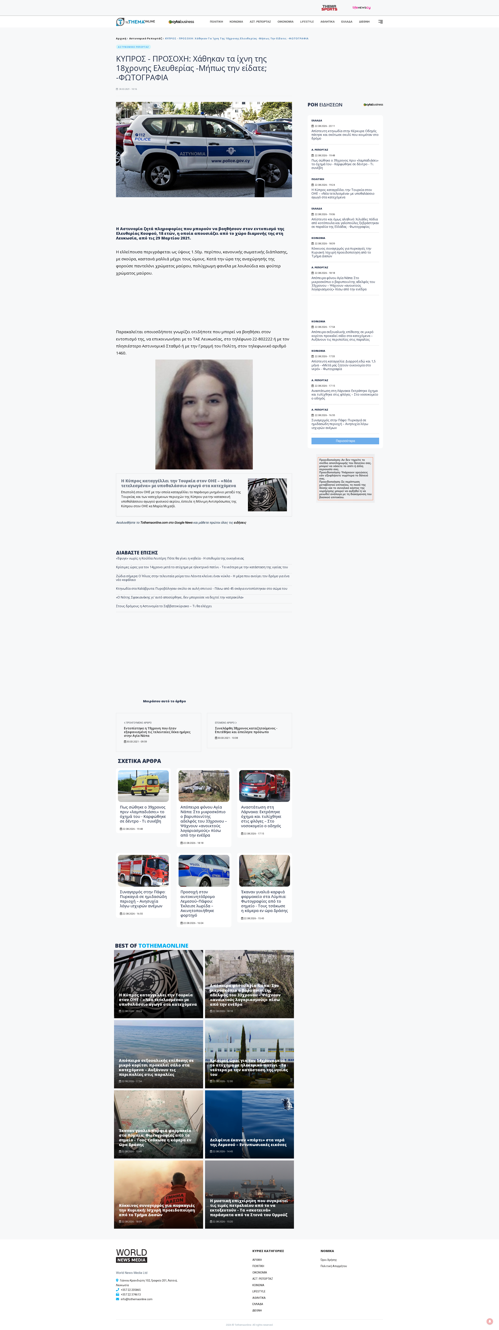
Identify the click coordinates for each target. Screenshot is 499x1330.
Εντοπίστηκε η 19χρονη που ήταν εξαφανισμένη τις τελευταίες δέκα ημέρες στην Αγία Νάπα (157, 732)
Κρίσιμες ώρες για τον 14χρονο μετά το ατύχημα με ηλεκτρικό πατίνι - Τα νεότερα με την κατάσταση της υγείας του (202, 567)
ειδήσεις (240, 522)
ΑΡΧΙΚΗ (257, 1259)
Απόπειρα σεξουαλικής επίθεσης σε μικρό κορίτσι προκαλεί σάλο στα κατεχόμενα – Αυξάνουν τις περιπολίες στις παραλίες (156, 1067)
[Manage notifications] (490, 1321)
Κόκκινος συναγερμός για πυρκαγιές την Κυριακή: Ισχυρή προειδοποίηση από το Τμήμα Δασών (157, 1210)
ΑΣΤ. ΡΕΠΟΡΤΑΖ (260, 22)
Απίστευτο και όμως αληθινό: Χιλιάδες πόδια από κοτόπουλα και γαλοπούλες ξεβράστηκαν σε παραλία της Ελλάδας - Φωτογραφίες (345, 223)
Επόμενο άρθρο (225, 722)
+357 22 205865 (131, 1289)
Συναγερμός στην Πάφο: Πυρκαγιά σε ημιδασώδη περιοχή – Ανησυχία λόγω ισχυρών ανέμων (143, 898)
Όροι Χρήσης (329, 1259)
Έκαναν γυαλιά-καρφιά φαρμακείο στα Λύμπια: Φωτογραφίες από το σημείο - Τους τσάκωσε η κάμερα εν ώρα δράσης (264, 901)
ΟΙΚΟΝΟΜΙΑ (286, 22)
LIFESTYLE (307, 22)
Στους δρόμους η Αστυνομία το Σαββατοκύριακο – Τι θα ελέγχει (164, 606)
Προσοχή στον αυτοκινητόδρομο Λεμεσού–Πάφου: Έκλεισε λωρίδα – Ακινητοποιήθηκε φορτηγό (197, 903)
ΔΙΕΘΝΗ (364, 22)
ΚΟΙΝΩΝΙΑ (236, 22)
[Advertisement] (204, 664)
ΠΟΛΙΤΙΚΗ (216, 22)
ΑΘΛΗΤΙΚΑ (327, 22)
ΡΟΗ (325, 104)
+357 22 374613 (131, 1294)
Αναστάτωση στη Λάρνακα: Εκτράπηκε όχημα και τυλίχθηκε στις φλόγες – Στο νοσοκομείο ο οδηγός (261, 816)
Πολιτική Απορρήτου (334, 1266)
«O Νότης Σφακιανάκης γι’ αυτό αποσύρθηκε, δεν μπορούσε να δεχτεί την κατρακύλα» (180, 597)
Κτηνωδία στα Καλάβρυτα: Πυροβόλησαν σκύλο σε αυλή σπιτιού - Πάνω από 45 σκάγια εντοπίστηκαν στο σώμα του (201, 588)
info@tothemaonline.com (136, 1299)
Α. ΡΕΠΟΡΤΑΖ (319, 149)
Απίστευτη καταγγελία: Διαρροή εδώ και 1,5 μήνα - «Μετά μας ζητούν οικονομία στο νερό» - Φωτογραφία (343, 365)
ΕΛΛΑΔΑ (346, 22)
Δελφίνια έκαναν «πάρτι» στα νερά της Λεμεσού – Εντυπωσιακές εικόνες (248, 1142)
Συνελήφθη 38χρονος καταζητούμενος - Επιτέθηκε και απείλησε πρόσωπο (246, 730)
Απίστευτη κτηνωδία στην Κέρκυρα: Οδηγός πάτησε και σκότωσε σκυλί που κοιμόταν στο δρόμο (345, 135)
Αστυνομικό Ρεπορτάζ (145, 38)
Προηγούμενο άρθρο (139, 722)
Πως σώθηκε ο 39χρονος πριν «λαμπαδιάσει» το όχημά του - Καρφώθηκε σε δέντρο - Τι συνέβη (143, 814)
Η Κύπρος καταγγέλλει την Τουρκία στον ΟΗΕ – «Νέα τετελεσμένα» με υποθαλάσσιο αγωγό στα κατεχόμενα (178, 483)
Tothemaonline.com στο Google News (166, 522)
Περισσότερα (345, 441)
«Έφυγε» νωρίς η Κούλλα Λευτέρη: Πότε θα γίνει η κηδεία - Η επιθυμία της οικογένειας (180, 558)
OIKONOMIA (259, 1272)
